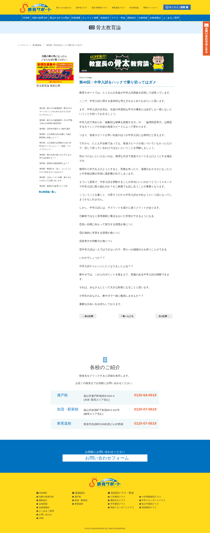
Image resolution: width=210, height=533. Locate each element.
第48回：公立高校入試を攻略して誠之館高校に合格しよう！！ (55, 136)
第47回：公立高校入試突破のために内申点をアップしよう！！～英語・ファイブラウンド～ (55, 146)
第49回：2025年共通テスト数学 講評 (54, 129)
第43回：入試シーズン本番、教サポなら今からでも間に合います (55, 179)
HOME (26, 18)
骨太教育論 (134, 8)
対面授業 (75, 18)
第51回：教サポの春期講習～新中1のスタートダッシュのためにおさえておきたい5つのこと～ (55, 111)
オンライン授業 (177, 7)
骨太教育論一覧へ (47, 192)
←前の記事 (88, 316)
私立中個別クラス (150, 504)
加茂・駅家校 (67, 409)
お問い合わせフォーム (107, 458)
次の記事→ (164, 316)
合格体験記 (155, 18)
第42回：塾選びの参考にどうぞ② (53, 186)
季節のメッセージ (150, 8)
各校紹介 (105, 18)
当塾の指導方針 (40, 18)
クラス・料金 (118, 18)
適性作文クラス (117, 500)
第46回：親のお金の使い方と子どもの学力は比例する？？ (55, 156)
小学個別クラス (117, 497)
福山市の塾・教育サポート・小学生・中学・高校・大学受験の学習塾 (35, 7)
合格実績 (143, 18)
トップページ (23, 45)
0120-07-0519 (145, 409)
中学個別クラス (117, 504)
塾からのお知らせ (63, 8)
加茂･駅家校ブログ (99, 8)
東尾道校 (64, 423)
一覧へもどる (127, 316)
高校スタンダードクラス (122, 507)
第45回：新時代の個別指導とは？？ (54, 163)
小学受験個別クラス (151, 497)
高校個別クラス (149, 507)
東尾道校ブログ (118, 8)
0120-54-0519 (145, 395)
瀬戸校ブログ (81, 8)
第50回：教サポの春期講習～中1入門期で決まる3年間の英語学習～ (55, 122)
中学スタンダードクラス (153, 500)
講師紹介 (131, 18)
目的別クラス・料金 (122, 493)
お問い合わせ (45, 514)
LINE (41, 518)
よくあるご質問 (171, 18)
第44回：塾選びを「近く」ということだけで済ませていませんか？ (55, 170)
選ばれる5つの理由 (59, 18)
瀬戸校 (62, 395)
